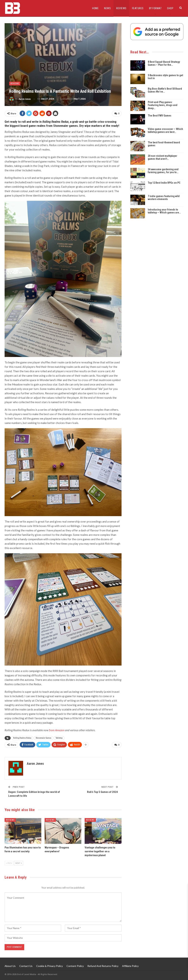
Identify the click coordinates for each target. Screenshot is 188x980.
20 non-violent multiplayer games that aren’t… (162, 157)
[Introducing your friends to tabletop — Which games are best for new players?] (137, 213)
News (107, 8)
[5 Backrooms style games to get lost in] (137, 79)
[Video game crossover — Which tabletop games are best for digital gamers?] (137, 133)
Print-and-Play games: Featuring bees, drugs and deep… (162, 105)
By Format (155, 8)
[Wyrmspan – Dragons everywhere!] (63, 831)
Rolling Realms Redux (22, 738)
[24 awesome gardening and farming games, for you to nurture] (137, 173)
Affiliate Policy (130, 965)
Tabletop (59, 738)
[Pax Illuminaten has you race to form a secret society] (23, 831)
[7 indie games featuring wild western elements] (137, 200)
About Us (10, 965)
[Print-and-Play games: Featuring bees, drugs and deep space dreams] (137, 106)
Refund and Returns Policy (102, 965)
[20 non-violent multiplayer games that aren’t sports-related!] (137, 159)
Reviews (121, 8)
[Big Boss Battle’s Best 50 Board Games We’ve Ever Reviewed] (137, 92)
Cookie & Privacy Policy (49, 965)
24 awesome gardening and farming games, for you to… (163, 171)
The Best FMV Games (159, 115)
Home (95, 8)
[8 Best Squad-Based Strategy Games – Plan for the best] (137, 65)
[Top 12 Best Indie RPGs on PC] (137, 186)
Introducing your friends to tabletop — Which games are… (164, 211)
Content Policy (75, 965)
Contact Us (25, 965)
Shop (170, 8)
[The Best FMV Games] (137, 119)
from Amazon (56, 730)
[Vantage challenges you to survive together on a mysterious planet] (103, 831)
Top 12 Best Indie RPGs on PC (164, 182)
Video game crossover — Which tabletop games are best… (165, 131)
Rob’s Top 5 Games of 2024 (102, 792)
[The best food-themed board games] (137, 146)
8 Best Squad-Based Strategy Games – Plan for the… (164, 63)
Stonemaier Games (43, 738)
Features (138, 8)
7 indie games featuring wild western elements (164, 198)
